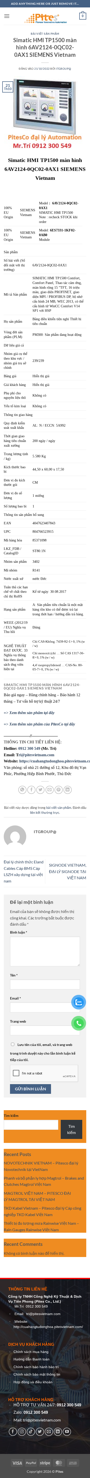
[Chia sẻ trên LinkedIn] (68, 790)
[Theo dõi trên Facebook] (13, 1432)
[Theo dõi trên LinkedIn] (58, 1432)
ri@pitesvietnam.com (36, 755)
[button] (7, 16)
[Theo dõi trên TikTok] (31, 1432)
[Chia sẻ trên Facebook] (31, 790)
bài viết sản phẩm (45, 33)
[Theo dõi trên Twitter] (40, 1432)
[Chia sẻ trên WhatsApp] (22, 790)
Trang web (18, 1021)
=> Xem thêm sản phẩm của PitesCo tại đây (39, 724)
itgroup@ (63, 68)
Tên (14, 975)
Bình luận (18, 932)
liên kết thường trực (44, 813)
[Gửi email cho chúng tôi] (49, 1432)
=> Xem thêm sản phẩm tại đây (29, 713)
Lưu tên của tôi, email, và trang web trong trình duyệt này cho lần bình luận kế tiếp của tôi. (43, 1052)
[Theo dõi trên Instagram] (22, 1432)
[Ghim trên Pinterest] (58, 790)
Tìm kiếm (11, 1115)
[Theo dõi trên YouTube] (67, 1432)
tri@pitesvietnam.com (43, 1314)
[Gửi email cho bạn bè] (50, 790)
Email (15, 998)
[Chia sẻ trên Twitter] (40, 790)
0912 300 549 (29, 748)
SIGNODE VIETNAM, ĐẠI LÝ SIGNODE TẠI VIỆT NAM (67, 871)
